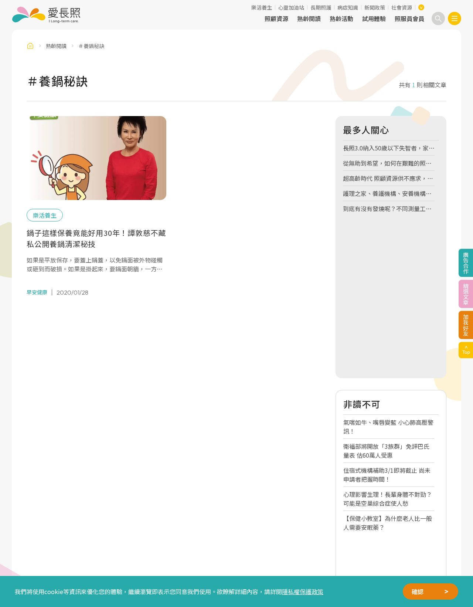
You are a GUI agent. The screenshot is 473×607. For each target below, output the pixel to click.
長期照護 (320, 7)
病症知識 (347, 7)
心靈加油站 (291, 7)
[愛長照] (46, 15)
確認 (417, 591)
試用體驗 (374, 18)
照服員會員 (409, 18)
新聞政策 (374, 7)
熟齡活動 (341, 18)
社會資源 (401, 7)
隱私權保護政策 (302, 591)
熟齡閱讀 (309, 18)
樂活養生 (261, 7)
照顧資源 (276, 18)
